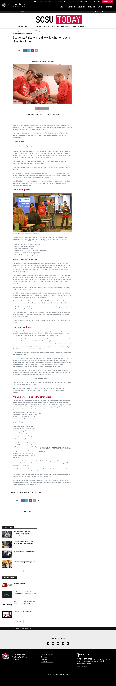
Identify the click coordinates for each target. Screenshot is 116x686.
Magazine (19, 31)
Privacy (86, 667)
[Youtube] (102, 12)
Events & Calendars (58, 1)
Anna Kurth (19, 46)
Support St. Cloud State (82, 1)
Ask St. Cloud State (46, 654)
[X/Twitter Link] (53, 644)
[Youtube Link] (58, 644)
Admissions (71, 7)
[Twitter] (95, 12)
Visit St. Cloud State (47, 662)
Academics (81, 7)
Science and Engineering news (23, 492)
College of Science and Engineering (23, 146)
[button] (101, 26)
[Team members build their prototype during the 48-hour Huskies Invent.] (42, 84)
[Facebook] (93, 12)
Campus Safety (97, 1)
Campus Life (91, 7)
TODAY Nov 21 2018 (36, 492)
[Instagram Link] (67, 644)
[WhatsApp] (36, 50)
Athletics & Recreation (105, 7)
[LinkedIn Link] (63, 644)
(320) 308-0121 (15, 659)
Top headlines (29, 33)
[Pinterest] (32, 50)
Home (14, 31)
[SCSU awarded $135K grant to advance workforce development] (7, 554)
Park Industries (18, 148)
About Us (62, 7)
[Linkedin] (98, 12)
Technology (72, 1)
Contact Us (44, 657)
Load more (18, 571)
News (91, 1)
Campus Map (48, 1)
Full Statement (87, 663)
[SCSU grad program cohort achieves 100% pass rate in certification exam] (7, 544)
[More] (38, 500)
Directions (44, 659)
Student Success (21, 33)
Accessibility (80, 667)
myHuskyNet (34, 1)
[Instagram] (100, 12)
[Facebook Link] (48, 644)
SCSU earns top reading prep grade (23, 611)
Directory (41, 1)
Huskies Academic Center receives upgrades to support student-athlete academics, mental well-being (23, 533)
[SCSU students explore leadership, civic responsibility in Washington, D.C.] (7, 564)
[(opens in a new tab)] (7, 585)
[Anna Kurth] (14, 46)
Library (65, 1)
